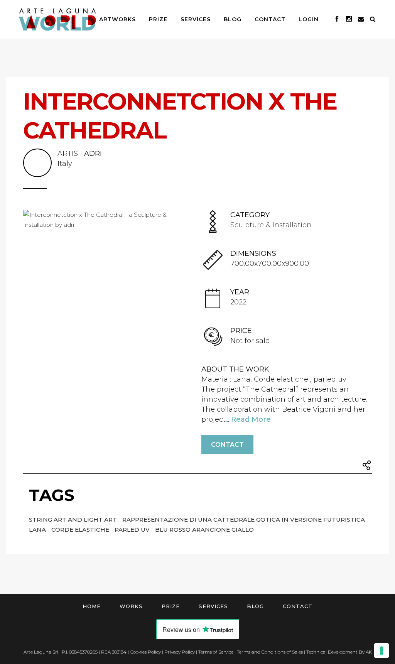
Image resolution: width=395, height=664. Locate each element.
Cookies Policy (145, 652)
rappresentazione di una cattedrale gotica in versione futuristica (243, 519)
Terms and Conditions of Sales (270, 652)
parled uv (133, 529)
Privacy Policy (179, 652)
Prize (171, 606)
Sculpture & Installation (271, 225)
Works (131, 606)
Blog (255, 606)
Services (213, 606)
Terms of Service (215, 652)
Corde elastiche (81, 529)
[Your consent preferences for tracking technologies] (381, 650)
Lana (38, 529)
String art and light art (73, 519)
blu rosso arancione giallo (204, 529)
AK (369, 652)
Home (92, 606)
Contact (227, 444)
